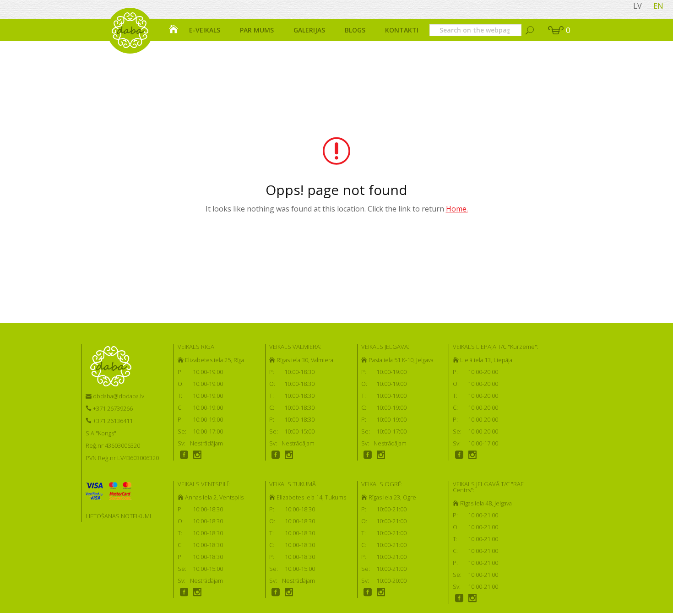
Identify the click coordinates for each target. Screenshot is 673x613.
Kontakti (401, 30)
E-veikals (204, 30)
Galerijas (309, 30)
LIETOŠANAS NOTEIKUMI (118, 516)
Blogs (355, 30)
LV (637, 6)
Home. (457, 209)
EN (658, 6)
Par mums (257, 30)
